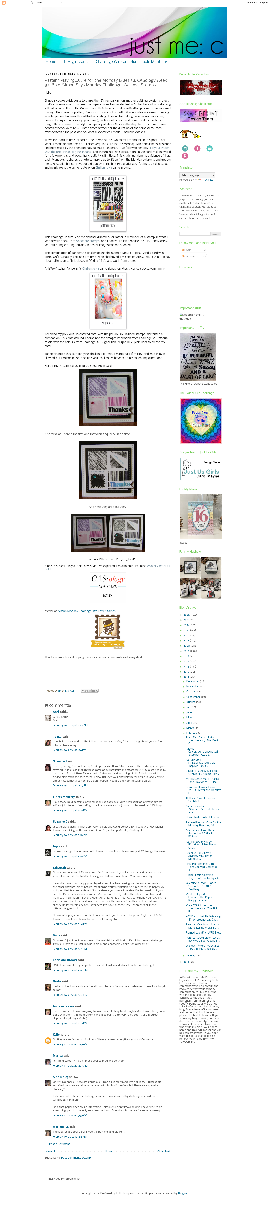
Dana (56, 935)
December (193, 681)
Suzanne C (60, 821)
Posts (187, 250)
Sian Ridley (60, 1077)
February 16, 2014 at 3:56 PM (70, 856)
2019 (186, 651)
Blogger (183, 1193)
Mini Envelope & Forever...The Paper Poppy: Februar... (199, 897)
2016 (186, 666)
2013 (186, 961)
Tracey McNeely (64, 797)
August (191, 702)
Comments (191, 256)
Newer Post (53, 1151)
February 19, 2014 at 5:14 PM (70, 1136)
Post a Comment (59, 1144)
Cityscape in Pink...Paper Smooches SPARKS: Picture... (201, 833)
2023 (186, 630)
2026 (186, 614)
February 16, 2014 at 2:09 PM (70, 785)
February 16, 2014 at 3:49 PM (70, 835)
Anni (56, 712)
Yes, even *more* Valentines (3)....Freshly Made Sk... (202, 947)
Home (51, 62)
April (189, 722)
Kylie (56, 1034)
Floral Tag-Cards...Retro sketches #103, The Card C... (202, 740)
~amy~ (57, 736)
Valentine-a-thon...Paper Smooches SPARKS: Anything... (201, 886)
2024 (186, 625)
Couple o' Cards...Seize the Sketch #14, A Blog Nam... (203, 773)
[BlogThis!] (86, 691)
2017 (186, 661)
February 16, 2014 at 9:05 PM (70, 970)
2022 (186, 635)
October (191, 691)
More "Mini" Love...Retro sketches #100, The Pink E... (202, 908)
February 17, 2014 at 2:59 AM (70, 1044)
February (192, 733)
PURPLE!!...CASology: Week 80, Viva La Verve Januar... (203, 939)
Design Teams (76, 62)
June (189, 712)
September (193, 697)
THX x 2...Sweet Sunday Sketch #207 (200, 800)
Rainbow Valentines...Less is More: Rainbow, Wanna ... (202, 926)
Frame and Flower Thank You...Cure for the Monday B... (203, 790)
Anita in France (63, 1006)
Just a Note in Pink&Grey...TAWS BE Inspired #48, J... (200, 763)
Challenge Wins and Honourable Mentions (132, 62)
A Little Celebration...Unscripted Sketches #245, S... (202, 752)
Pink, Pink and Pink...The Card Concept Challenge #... (202, 867)
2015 (186, 671)
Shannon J (60, 761)
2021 (186, 640)
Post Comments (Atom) (76, 1157)
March (190, 728)
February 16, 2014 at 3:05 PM (70, 810)
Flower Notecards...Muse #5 (203, 817)
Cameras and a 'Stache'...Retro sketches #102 (202, 809)
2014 (186, 676)
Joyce (56, 846)
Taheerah (59, 868)
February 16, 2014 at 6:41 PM (70, 949)
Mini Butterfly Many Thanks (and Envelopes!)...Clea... (202, 781)
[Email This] (83, 691)
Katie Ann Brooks (65, 960)
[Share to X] (90, 691)
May (189, 717)
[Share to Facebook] (93, 691)
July (189, 707)
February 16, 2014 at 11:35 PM (70, 1023)
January (191, 955)
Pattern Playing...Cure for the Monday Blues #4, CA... (203, 824)
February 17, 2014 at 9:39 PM (70, 1115)
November (193, 686)
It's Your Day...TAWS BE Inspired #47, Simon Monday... (200, 856)
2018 (186, 656)
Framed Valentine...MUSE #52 (203, 932)
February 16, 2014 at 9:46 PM (70, 995)
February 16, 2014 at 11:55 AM (70, 725)
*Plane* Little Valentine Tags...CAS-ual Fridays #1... (203, 877)
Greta (57, 981)
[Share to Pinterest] (97, 691)
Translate (207, 179)
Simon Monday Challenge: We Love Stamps (87, 611)
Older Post (163, 1151)
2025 (186, 620)
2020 (187, 645)
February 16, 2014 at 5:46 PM (70, 924)
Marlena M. (61, 1127)
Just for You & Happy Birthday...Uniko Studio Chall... (201, 845)
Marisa (58, 1055)
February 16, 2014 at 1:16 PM (69, 750)
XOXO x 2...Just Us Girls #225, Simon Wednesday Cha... (203, 918)
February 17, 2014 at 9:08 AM (70, 1065)
